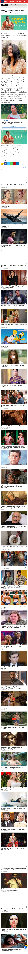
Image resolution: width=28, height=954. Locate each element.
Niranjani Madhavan (6, 13)
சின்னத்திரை (11, 1)
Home (3, 7)
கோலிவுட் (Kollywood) (10, 7)
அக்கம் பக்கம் (18, 1)
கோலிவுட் (6, 1)
